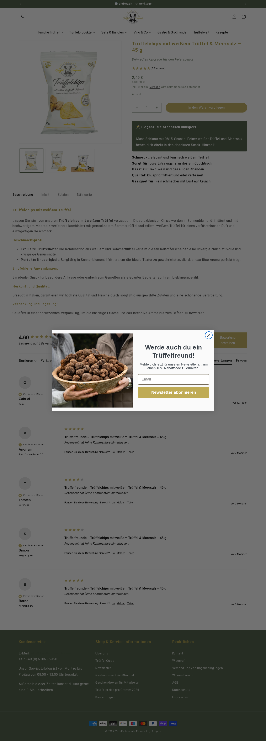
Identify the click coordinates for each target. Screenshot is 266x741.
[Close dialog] (208, 335)
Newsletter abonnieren (173, 392)
